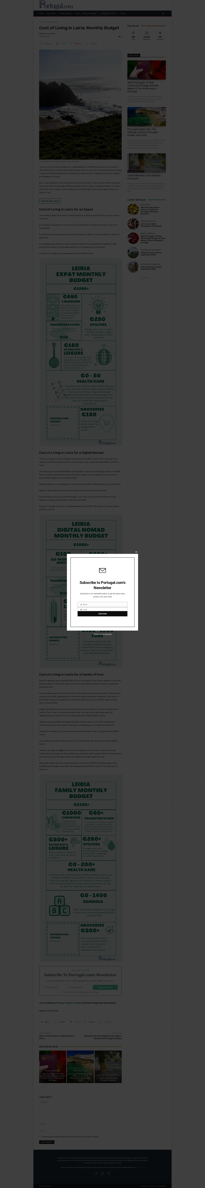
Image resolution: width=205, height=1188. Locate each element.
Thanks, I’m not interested (102, 634)
